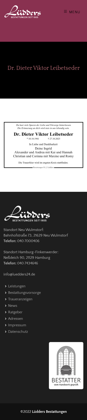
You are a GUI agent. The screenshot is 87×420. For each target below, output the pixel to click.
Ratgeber (15, 312)
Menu (74, 12)
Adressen (15, 319)
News (12, 306)
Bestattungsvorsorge (24, 293)
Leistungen (17, 286)
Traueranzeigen (20, 299)
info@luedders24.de (19, 274)
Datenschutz (18, 331)
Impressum (17, 325)
